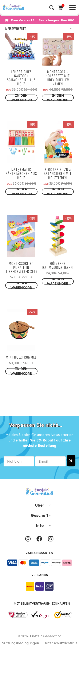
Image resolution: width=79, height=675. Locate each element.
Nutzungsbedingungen (20, 643)
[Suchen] (53, 7)
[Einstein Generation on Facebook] (39, 540)
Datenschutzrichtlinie (60, 643)
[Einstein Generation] (41, 7)
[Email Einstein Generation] (28, 540)
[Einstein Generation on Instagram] (51, 540)
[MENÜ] (3, 7)
